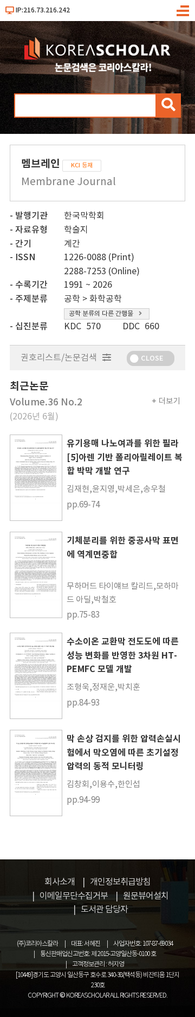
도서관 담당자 (104, 909)
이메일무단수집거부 (74, 896)
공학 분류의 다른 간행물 (101, 313)
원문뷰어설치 (145, 896)
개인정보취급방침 (120, 882)
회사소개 (59, 882)
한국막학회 (84, 216)
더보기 (169, 401)
